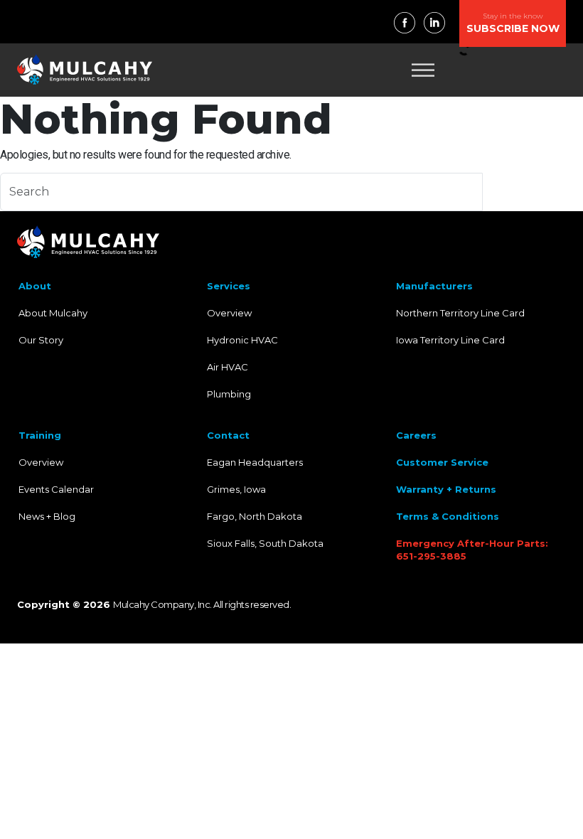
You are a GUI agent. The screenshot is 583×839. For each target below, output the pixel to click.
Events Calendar (56, 489)
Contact (228, 435)
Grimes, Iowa (236, 489)
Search (532, 191)
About (34, 286)
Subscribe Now (513, 23)
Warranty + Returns (446, 489)
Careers (416, 435)
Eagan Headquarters (255, 462)
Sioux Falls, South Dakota (265, 543)
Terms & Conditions (447, 516)
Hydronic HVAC (242, 340)
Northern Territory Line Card (460, 313)
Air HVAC (227, 367)
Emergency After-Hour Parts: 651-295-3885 (472, 550)
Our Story (40, 340)
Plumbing (229, 394)
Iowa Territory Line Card (450, 340)
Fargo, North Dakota (254, 516)
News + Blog (46, 516)
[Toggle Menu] (423, 70)
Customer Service (442, 462)
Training (39, 435)
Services (228, 286)
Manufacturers (434, 286)
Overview (229, 313)
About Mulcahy (52, 313)
